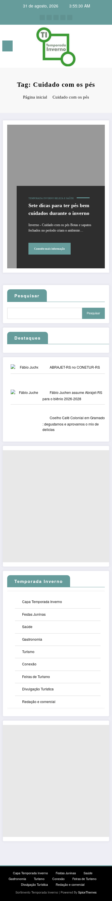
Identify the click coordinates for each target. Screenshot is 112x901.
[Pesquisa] (94, 47)
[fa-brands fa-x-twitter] (49, 17)
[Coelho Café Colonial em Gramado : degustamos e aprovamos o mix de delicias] (29, 430)
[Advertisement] (56, 506)
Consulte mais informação (49, 248)
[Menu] (7, 46)
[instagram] (62, 17)
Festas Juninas (34, 614)
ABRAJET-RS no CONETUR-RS (75, 367)
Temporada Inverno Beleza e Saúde (51, 198)
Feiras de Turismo (36, 676)
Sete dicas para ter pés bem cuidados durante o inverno (58, 209)
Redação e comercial (38, 701)
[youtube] (69, 17)
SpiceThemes (87, 892)
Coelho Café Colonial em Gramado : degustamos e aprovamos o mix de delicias (74, 423)
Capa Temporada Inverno (42, 601)
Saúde (27, 626)
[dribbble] (56, 17)
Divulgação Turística (38, 688)
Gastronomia (32, 639)
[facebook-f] (42, 17)
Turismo (28, 651)
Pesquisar (27, 295)
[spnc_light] (105, 48)
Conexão (29, 663)
